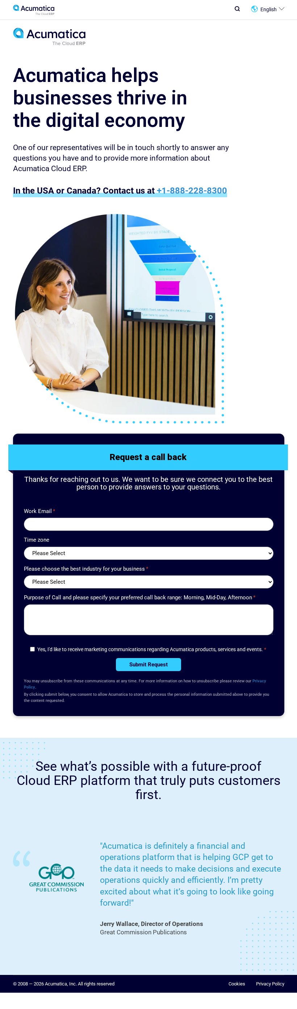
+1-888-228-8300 (192, 190)
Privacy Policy (270, 984)
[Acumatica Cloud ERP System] (49, 43)
